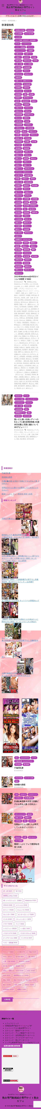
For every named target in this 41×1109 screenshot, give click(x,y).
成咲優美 (21, 334)
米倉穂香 (29, 370)
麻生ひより (29, 388)
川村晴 (26, 327)
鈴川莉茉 (35, 381)
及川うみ (27, 309)
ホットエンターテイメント (13, 947)
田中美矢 (19, 363)
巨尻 (6, 975)
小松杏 (19, 322)
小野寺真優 (25, 325)
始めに (13, 13)
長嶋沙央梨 (17, 383)
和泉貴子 (24, 311)
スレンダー (8, 914)
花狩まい (34, 377)
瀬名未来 (26, 361)
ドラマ (7, 924)
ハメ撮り (25, 928)
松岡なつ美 (34, 347)
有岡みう (23, 340)
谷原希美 (32, 379)
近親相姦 (8, 989)
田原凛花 (26, 363)
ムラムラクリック (12, 1023)
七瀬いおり (24, 293)
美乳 (17, 985)
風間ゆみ (29, 386)
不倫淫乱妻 (6, 473)
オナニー (8, 910)
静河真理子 (21, 386)
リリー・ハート (34, 291)
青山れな (31, 383)
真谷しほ (35, 365)
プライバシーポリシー (20, 1014)
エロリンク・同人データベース (17, 1040)
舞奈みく (27, 377)
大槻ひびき (22, 316)
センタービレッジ (26, 914)
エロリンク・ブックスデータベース (19, 1038)
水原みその (25, 354)
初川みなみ (24, 302)
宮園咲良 (29, 320)
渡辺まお (29, 359)
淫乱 (6, 980)
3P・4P (7, 891)
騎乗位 (21, 989)
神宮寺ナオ (24, 368)
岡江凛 (32, 325)
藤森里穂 (22, 379)
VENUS (7, 905)
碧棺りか (17, 368)
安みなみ (22, 320)
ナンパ (20, 924)
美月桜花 (28, 374)
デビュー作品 (18, 432)
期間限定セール (21, 975)
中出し (7, 956)
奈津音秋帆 (29, 318)
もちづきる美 (33, 284)
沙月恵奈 (22, 359)
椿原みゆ (27, 352)
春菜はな (27, 338)
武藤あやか (17, 354)
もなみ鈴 (17, 286)
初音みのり (32, 302)
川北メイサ (20, 327)
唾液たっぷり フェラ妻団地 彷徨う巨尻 (17, 494)
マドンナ (25, 291)
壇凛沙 (28, 313)
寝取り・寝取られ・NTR (13, 971)
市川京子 (32, 327)
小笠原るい (33, 322)
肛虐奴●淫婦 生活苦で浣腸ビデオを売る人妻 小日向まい (20, 482)
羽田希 (34, 374)
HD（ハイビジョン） (12, 900)
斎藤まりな (25, 336)
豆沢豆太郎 (30, 439)
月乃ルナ (34, 338)
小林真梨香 (25, 322)
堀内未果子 (21, 313)
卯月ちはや (20, 309)
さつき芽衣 (25, 284)
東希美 (28, 347)
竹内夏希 (31, 368)
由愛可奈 (32, 363)
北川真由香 (22, 307)
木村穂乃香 (33, 345)
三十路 (21, 952)
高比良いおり (21, 388)
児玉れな (17, 302)
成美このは (17, 336)
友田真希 (34, 309)
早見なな (33, 336)
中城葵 (28, 295)
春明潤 (21, 338)
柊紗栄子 (31, 350)
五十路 (20, 956)
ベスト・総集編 (10, 942)
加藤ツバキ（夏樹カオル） (27, 304)
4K (19, 891)
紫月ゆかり (20, 372)
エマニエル (21, 905)
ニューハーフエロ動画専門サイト (18, 1028)
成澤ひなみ (34, 334)
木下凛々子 (25, 345)
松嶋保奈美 (17, 350)
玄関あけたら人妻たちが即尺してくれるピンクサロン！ (20, 488)
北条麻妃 (30, 307)
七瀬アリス (32, 293)
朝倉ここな (30, 340)
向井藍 (19, 311)
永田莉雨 (35, 356)
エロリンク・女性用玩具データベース (20, 1035)
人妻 (31, 956)
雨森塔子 (25, 383)
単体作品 (24, 961)
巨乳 (27, 436)
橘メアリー (34, 352)
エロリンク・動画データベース (17, 1030)
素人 (7, 985)
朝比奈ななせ (23, 343)
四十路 (7, 966)
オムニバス (23, 910)
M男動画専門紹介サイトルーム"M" (18, 1026)
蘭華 (27, 379)
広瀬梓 (20, 331)
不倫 (32, 952)
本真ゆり (22, 347)
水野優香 (22, 356)
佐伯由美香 (28, 300)
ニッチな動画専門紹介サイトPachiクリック (22, 1042)
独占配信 (23, 439)
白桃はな (21, 365)
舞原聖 (21, 377)
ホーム (4, 13)
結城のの (27, 372)
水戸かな (33, 354)
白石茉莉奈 (28, 365)
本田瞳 (16, 347)
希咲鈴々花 (22, 329)
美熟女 (29, 985)
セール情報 (22, 13)
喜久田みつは (32, 311)
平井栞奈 (30, 329)
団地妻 (20, 966)
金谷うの (22, 381)
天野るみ (22, 318)
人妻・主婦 (29, 297)
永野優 (16, 359)
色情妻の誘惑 (7, 477)
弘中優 (25, 331)
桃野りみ (21, 352)
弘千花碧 (31, 331)
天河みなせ (30, 316)
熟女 (31, 361)
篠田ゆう (22, 370)
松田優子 (25, 350)
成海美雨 (27, 334)
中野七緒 (34, 295)
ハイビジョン (28, 288)
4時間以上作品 (31, 282)
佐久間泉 (21, 300)
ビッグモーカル (10, 938)
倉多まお (35, 300)
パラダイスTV (9, 933)
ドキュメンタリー (29, 432)
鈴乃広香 (29, 381)
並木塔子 (22, 295)
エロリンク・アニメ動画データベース (20, 1033)
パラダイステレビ (27, 933)
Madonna (17, 284)
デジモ (21, 288)
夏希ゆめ (34, 313)
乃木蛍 (23, 297)
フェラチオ (26, 938)
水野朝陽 (29, 356)
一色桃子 (17, 293)
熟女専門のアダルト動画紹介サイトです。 (20, 1094)
